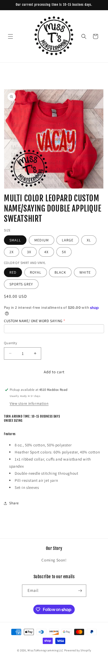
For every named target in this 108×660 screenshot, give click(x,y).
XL (89, 240)
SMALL (15, 240)
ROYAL (35, 272)
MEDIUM (41, 240)
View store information (29, 403)
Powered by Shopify (77, 650)
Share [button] (14, 503)
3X (29, 252)
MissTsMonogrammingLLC (45, 650)
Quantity (10, 343)
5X (64, 252)
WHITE (85, 272)
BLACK (60, 272)
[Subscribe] (80, 591)
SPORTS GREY (21, 284)
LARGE (67, 240)
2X (11, 252)
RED (13, 272)
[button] (10, 36)
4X (46, 252)
